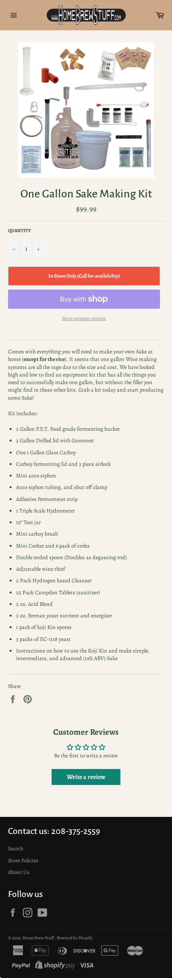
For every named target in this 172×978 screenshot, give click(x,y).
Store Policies (23, 860)
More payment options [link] (84, 318)
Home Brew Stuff (38, 938)
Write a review (86, 777)
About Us (19, 872)
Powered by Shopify (75, 938)
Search (15, 848)
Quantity (19, 230)
